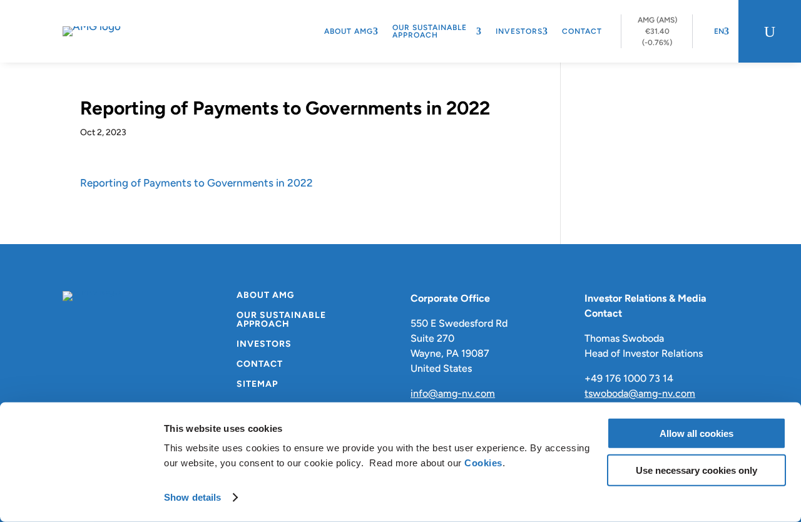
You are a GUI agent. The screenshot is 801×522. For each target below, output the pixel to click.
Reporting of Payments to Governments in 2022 (196, 183)
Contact (582, 31)
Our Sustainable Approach (429, 31)
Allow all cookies (696, 433)
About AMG (348, 31)
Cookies (483, 463)
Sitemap (257, 384)
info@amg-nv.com (453, 393)
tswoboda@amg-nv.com (639, 393)
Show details (192, 497)
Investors (519, 31)
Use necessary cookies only (696, 469)
